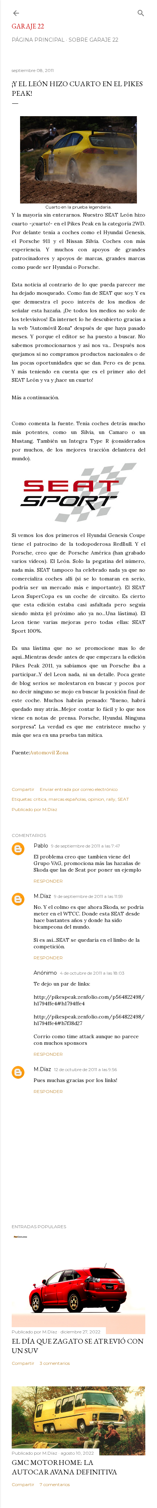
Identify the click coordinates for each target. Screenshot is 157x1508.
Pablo (41, 845)
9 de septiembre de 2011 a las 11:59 (88, 896)
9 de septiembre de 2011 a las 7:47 (85, 846)
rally (110, 799)
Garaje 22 (28, 26)
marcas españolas (67, 799)
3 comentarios (55, 1363)
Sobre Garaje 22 (93, 40)
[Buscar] (141, 11)
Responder (48, 881)
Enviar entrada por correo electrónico (79, 789)
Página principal (38, 40)
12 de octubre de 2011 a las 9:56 (85, 1069)
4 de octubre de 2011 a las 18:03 (92, 973)
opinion (96, 799)
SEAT (123, 799)
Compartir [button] (23, 789)
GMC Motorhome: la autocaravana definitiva (64, 1467)
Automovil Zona (49, 752)
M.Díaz (42, 896)
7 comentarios (55, 1484)
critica (40, 799)
